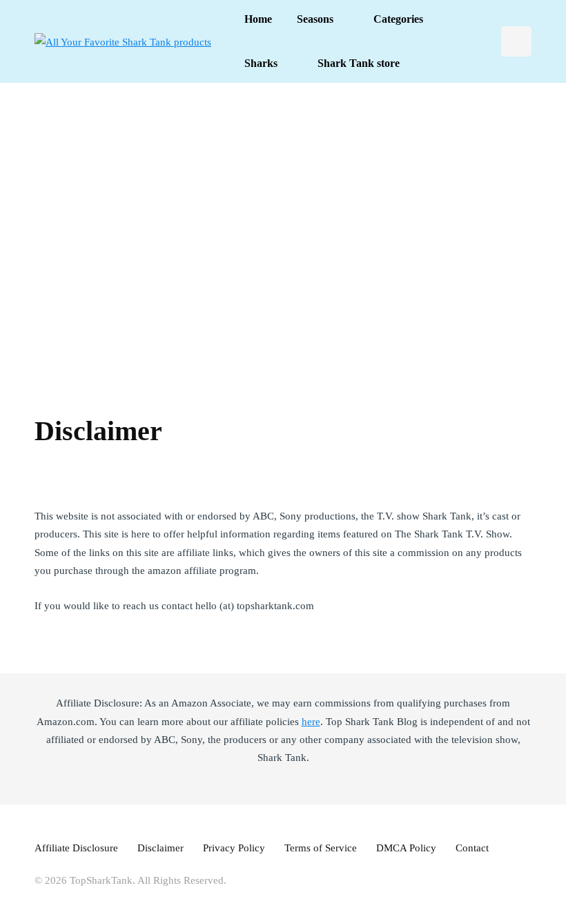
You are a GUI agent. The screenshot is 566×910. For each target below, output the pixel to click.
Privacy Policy (234, 847)
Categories (398, 19)
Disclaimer (160, 847)
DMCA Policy (406, 847)
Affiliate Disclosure (76, 847)
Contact (472, 847)
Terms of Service (320, 847)
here (311, 721)
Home (258, 19)
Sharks (260, 63)
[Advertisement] (283, 234)
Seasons (315, 19)
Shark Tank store (359, 63)
